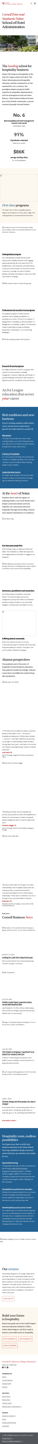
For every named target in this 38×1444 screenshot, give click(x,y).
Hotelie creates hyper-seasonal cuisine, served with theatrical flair (17, 1003)
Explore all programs (9, 1345)
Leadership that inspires (11, 472)
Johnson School (7, 1403)
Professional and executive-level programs (18, 310)
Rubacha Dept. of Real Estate (11, 1406)
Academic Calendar (8, 1416)
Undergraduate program (11, 254)
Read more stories (9, 1120)
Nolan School (6, 1400)
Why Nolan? (6, 435)
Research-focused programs (13, 366)
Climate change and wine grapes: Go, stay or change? (19, 1102)
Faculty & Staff (6, 1383)
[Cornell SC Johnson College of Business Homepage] (19, 1362)
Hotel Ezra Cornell (17, 1171)
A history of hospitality (10, 454)
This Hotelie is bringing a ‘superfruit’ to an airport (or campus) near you (18, 1053)
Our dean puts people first (12, 545)
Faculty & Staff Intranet (9, 1422)
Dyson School (6, 1396)
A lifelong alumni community (13, 638)
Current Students (7, 1380)
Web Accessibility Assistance (11, 1441)
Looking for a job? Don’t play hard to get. (17, 957)
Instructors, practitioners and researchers (18, 590)
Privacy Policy (6, 1438)
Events (4, 1419)
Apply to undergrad (8, 1339)
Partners (4, 1387)
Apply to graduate (25, 1339)
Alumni (4, 1377)
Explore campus (7, 1299)
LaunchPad (5, 1426)
